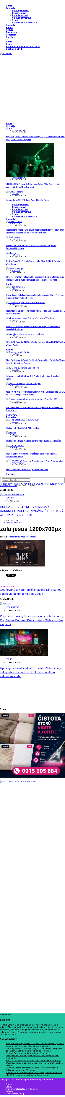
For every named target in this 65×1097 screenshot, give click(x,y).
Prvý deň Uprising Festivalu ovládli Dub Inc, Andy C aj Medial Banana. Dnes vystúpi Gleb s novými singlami (35, 138)
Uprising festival (20, 10)
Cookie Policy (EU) (15, 1093)
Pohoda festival (20, 15)
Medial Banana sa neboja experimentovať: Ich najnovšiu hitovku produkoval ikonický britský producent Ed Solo (35, 296)
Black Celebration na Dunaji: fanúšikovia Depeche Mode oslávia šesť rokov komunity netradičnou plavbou (35, 362)
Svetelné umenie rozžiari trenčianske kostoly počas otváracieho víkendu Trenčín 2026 (34, 409)
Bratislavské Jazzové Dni (24, 22)
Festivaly (10, 8)
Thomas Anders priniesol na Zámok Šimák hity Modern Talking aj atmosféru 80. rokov (31, 455)
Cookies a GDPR (14, 49)
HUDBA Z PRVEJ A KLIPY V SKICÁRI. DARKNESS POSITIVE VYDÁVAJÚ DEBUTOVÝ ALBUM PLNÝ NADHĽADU (31, 511)
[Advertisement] (32, 87)
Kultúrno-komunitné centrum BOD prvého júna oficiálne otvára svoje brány (33, 377)
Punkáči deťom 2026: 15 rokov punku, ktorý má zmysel (27, 199)
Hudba (9, 27)
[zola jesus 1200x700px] (22, 566)
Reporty (15, 422)
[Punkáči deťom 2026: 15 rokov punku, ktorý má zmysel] (14, 192)
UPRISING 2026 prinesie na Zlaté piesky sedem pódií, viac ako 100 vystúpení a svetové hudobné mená (32, 186)
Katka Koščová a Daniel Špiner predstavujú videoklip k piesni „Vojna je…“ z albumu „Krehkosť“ (35, 312)
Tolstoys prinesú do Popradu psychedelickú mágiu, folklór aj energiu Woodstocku (33, 262)
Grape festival (19, 13)
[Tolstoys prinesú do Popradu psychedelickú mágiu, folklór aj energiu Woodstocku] (11, 253)
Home (9, 6)
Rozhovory (11, 32)
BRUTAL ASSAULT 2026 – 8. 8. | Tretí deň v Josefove (27, 469)
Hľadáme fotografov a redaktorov (23, 46)
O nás (9, 44)
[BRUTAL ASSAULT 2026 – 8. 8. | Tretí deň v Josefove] (34, 461)
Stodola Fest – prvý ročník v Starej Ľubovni (23, 427)
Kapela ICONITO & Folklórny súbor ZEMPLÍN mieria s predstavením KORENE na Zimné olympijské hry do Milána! (35, 393)
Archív (9, 659)
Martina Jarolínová (15, 522)
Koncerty (10, 25)
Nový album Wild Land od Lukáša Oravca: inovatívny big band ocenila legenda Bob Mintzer (33, 328)
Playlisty (10, 37)
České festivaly (18, 463)
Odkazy (9, 1091)
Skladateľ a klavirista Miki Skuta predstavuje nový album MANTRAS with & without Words (35, 343)
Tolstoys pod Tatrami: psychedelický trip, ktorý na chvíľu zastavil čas (33, 440)
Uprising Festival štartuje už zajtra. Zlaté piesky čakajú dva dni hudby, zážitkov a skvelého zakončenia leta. (30, 672)
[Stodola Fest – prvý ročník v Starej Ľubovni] (22, 420)
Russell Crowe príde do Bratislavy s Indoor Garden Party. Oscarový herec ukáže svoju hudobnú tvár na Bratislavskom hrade (35, 231)
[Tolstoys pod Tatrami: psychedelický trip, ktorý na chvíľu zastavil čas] (11, 432)
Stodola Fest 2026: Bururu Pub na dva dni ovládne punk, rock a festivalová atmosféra (31, 247)
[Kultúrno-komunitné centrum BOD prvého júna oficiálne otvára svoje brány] (22, 368)
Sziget (15, 20)
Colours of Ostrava (21, 18)
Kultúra (9, 30)
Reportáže (11, 35)
